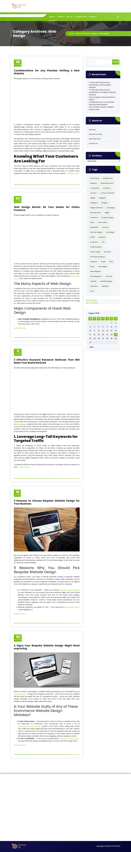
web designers (96, 276)
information (102, 222)
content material (107, 193)
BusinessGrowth (107, 183)
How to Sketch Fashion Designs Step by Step (101, 108)
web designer (95, 271)
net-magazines (92, 303)
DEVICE (61, 17)
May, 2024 (18, 638)
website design (106, 281)
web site (108, 276)
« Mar (91, 347)
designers (94, 203)
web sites (94, 286)
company (107, 188)
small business (96, 247)
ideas (92, 222)
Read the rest (73, 173)
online (92, 237)
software (107, 252)
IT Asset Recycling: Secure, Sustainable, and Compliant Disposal (100, 85)
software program (97, 257)
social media (95, 252)
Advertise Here (95, 139)
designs (105, 203)
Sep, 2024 (18, 352)
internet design (96, 232)
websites (104, 286)
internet (105, 227)
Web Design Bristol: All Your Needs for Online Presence (47, 208)
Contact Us (93, 143)
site (103, 242)
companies (94, 188)
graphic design (107, 217)
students (93, 261)
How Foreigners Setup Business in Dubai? (102, 98)
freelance (94, 217)
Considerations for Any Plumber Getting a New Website (47, 72)
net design (110, 232)
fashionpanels (91, 300)
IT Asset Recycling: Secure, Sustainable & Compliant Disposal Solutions (102, 92)
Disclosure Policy (95, 134)
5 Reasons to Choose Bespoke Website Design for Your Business (47, 502)
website (93, 281)
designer (102, 198)
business (93, 183)
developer (111, 208)
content (93, 193)
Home (71, 33)
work (92, 291)
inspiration (94, 227)
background (107, 178)
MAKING (92, 17)
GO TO (69, 17)
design (92, 198)
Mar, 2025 (18, 63)
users (92, 266)
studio (103, 261)
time (111, 261)
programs (94, 242)
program (102, 237)
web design (102, 266)
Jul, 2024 (17, 493)
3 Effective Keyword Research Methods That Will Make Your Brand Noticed (47, 361)
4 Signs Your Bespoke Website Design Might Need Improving (47, 647)
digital (107, 212)
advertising (94, 178)
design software (96, 208)
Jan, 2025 (18, 199)
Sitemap (92, 129)
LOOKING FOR (80, 17)
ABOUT (52, 17)
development (95, 212)
